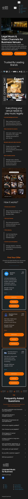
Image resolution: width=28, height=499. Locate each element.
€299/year (14, 378)
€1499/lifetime (14, 383)
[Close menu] (19, 2)
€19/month (14, 297)
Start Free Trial (7, 53)
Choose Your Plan (20, 53)
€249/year (14, 339)
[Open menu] (15, 8)
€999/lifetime (14, 343)
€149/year (14, 301)
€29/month (14, 334)
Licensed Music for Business (8, 470)
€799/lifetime (14, 306)
